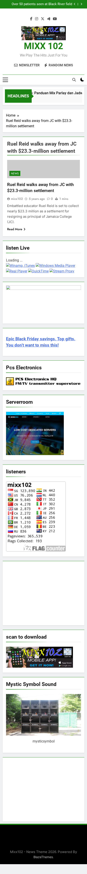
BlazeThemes (43, 857)
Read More (14, 229)
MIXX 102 (43, 46)
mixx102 (17, 199)
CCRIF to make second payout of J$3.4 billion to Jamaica (38, 4)
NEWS (15, 173)
